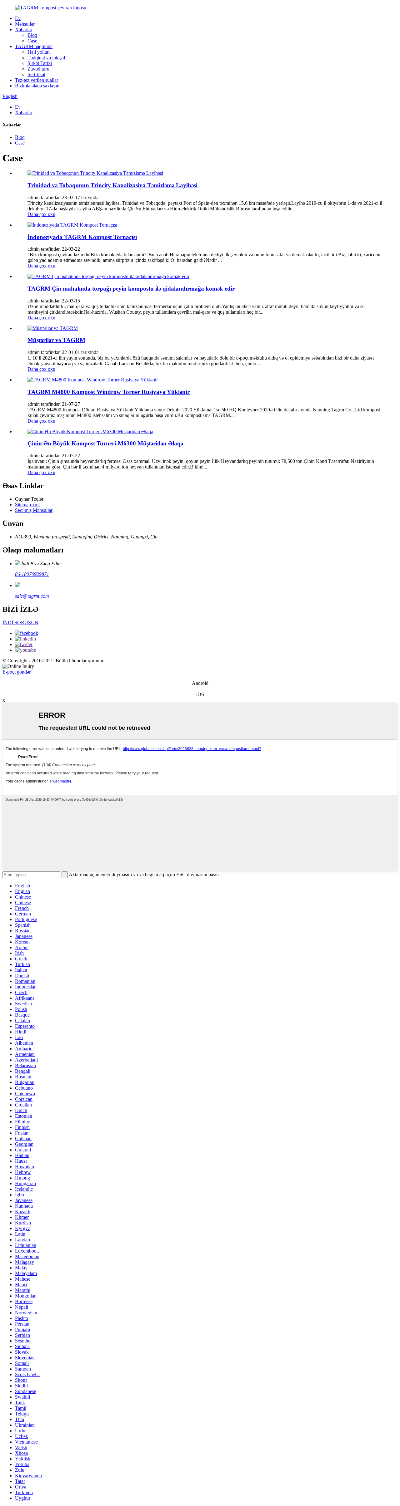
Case (32, 40)
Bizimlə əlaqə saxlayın (37, 85)
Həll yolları (39, 52)
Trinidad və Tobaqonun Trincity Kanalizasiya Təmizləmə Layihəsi (113, 185)
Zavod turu (38, 68)
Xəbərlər (23, 29)
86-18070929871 (32, 574)
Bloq (32, 35)
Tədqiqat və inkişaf (46, 57)
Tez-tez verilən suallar (36, 80)
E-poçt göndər (16, 672)
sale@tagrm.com (32, 596)
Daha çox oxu (41, 214)
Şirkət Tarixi (40, 63)
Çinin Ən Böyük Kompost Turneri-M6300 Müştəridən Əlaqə (105, 443)
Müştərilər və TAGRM (56, 340)
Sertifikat (36, 74)
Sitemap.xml (27, 504)
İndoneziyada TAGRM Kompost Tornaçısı (82, 237)
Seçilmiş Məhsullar (33, 510)
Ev (18, 18)
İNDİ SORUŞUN (20, 622)
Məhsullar (25, 24)
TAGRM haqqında (33, 46)
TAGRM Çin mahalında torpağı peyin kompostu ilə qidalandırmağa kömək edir (131, 288)
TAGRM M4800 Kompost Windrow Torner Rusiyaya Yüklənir (109, 392)
